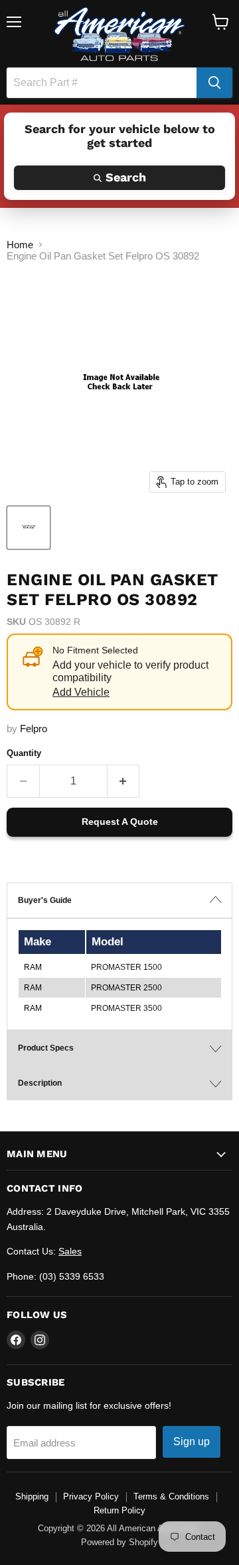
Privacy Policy (91, 1496)
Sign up (191, 1441)
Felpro (33, 728)
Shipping (31, 1496)
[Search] (214, 83)
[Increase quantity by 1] (124, 781)
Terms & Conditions (171, 1496)
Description (40, 1083)
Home (20, 244)
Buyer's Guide (45, 900)
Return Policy (119, 1510)
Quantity (24, 753)
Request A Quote (120, 821)
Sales (70, 1251)
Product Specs (46, 1048)
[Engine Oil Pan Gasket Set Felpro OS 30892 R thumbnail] (28, 527)
